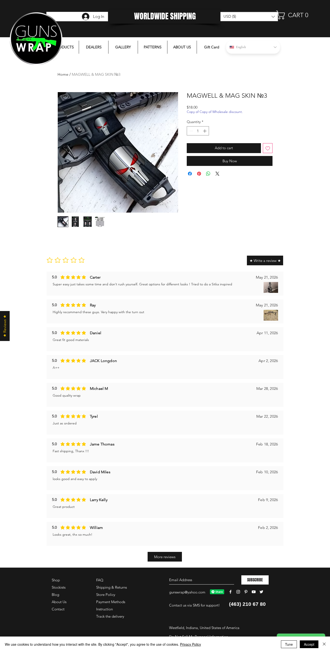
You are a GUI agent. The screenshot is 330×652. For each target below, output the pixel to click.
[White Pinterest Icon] (246, 591)
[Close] (324, 644)
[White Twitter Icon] (261, 591)
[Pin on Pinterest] (199, 174)
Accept (309, 644)
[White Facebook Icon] (230, 591)
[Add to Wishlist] (268, 148)
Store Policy (105, 594)
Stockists (58, 587)
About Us (59, 602)
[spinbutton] (198, 130)
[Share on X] (217, 174)
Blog (55, 594)
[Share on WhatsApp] (208, 174)
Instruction (104, 609)
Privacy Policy (190, 644)
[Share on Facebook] (190, 174)
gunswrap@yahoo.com (187, 592)
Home (62, 74)
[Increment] (205, 130)
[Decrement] (190, 130)
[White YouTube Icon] (253, 591)
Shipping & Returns (111, 587)
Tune (289, 644)
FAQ (99, 580)
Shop (56, 580)
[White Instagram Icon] (238, 591)
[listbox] (249, 16)
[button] (295, 15)
